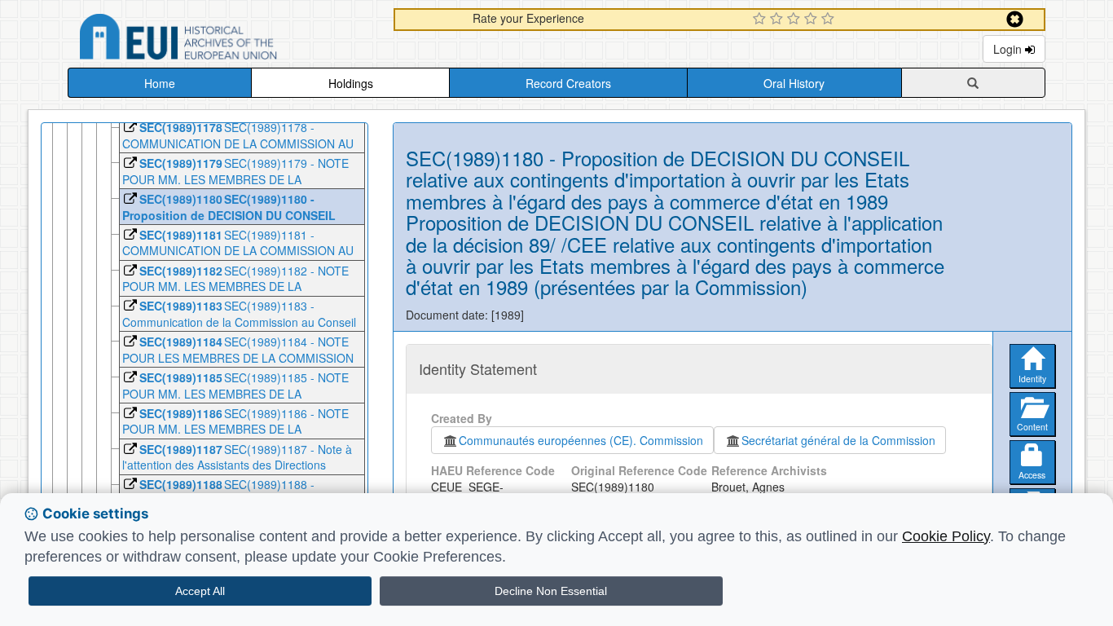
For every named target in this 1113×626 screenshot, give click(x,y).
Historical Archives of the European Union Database (224, 39)
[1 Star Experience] (761, 19)
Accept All (200, 590)
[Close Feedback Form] (1014, 19)
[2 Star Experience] (778, 19)
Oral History (794, 83)
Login (1009, 49)
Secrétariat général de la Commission (838, 440)
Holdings (350, 83)
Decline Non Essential (551, 590)
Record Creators (568, 83)
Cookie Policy (946, 536)
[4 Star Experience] (812, 19)
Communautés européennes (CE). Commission (581, 440)
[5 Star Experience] (829, 19)
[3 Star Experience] (795, 19)
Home (159, 83)
